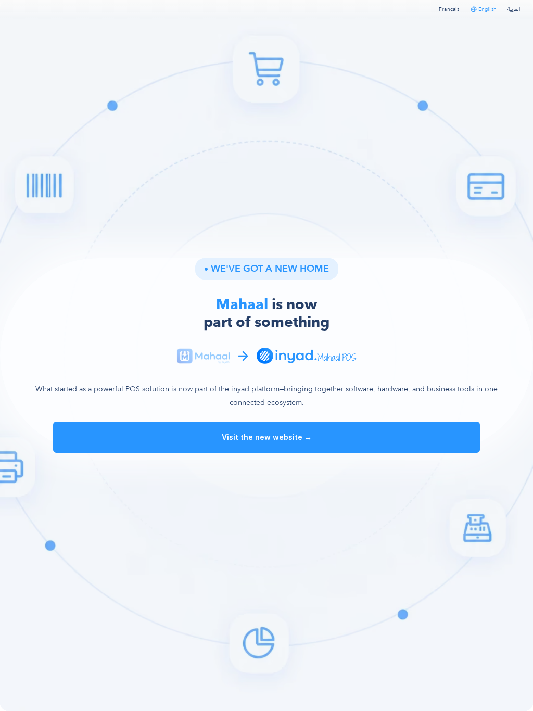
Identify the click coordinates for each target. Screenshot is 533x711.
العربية (513, 9)
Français (449, 9)
